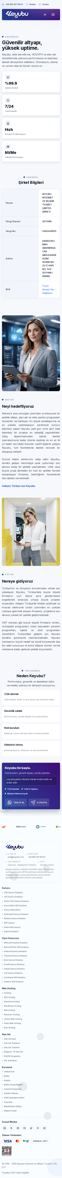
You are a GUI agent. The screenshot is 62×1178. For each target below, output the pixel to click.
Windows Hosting (12, 1014)
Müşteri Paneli (10, 1111)
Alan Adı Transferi (12, 1047)
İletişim (32, 4)
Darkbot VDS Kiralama (13, 982)
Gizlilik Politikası (11, 1093)
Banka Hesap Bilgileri (13, 1085)
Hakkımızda (9, 1071)
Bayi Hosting (9, 1027)
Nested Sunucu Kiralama (15, 918)
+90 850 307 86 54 (14, 4)
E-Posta (42, 802)
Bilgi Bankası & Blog (12, 1106)
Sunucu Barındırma (12, 910)
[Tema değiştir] (45, 15)
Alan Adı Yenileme (12, 1043)
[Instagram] (18, 1128)
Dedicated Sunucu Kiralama (16, 914)
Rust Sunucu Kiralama (13, 960)
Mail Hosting (9, 1010)
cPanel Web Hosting (13, 1019)
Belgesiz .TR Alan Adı (13, 1052)
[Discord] (44, 1128)
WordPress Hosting (12, 1006)
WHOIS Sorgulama (12, 1056)
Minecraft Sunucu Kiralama (15, 943)
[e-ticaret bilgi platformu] (7, 1151)
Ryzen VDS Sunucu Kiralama (16, 901)
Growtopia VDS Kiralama (14, 977)
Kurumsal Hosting (12, 1001)
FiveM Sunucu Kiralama (14, 964)
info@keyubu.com (16, 857)
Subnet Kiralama (11, 931)
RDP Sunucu (9, 923)
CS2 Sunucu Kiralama (13, 973)
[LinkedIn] (4, 1128)
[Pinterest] (37, 1128)
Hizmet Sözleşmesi (12, 1089)
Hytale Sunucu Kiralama (14, 969)
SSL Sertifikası (10, 1060)
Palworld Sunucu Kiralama (15, 951)
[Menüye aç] (53, 15)
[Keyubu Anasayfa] (18, 14)
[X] (11, 1128)
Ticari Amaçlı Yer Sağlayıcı (48, 289)
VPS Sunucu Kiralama (13, 897)
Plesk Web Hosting (12, 1023)
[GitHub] (31, 1128)
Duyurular (8, 1102)
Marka (6, 1076)
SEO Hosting (9, 997)
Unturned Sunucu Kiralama (15, 956)
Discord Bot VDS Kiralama (15, 905)
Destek (45, 4)
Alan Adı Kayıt (10, 1039)
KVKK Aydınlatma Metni (14, 1098)
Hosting (7, 993)
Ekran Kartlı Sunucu (12, 927)
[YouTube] (24, 1128)
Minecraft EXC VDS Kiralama (16, 947)
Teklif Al (19, 802)
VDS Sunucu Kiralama (13, 892)
